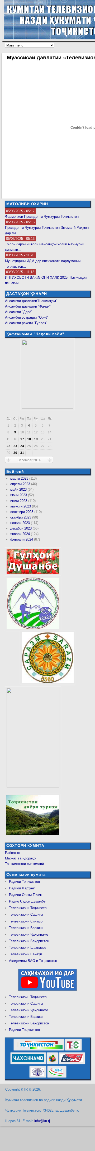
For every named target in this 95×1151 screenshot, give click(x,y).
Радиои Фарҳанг (22, 888)
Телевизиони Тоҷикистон (28, 908)
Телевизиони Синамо (25, 921)
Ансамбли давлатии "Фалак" (28, 306)
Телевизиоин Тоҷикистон (28, 997)
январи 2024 (20, 534)
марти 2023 (19, 478)
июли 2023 (18, 501)
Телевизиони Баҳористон (29, 941)
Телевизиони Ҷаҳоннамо (28, 934)
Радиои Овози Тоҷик (25, 895)
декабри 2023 (21, 528)
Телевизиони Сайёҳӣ (25, 954)
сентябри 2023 (21, 512)
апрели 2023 (20, 484)
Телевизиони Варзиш (25, 928)
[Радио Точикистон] (71, 1063)
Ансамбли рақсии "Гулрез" (26, 323)
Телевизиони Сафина (26, 914)
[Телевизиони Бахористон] (52, 1063)
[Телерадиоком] (37, 1077)
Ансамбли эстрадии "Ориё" (27, 317)
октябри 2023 (20, 517)
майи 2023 (18, 489)
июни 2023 (18, 495)
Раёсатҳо (12, 853)
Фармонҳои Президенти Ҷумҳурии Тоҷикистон (42, 217)
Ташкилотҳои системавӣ (24, 864)
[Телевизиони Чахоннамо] (28, 1063)
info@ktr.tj (42, 1121)
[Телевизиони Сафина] (73, 1049)
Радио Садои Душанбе (27, 901)
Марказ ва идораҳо (20, 858)
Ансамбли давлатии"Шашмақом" (31, 301)
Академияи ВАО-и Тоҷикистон (33, 961)
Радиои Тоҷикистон (24, 882)
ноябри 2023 (20, 523)
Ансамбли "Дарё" (18, 312)
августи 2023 (20, 506)
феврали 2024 (21, 539)
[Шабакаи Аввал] (39, 1049)
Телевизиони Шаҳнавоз (27, 948)
